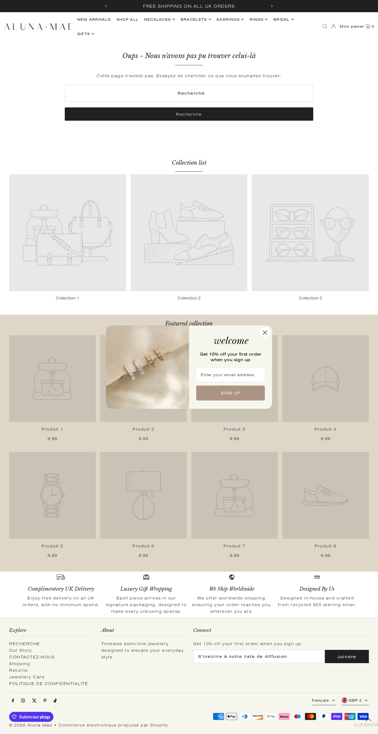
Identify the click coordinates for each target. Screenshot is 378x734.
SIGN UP (230, 393)
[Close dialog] (265, 332)
